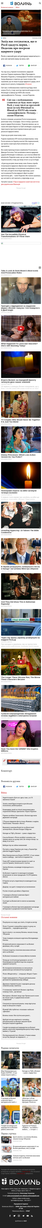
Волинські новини (7, 7)
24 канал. (28, 84)
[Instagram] (18, 1215)
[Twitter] (14, 1215)
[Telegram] (23, 1215)
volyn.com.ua (26, 1171)
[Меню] (2, 3)
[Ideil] (21, 1221)
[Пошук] (40, 3)
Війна (17, 7)
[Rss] (32, 1216)
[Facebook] (10, 1215)
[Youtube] (27, 1215)
